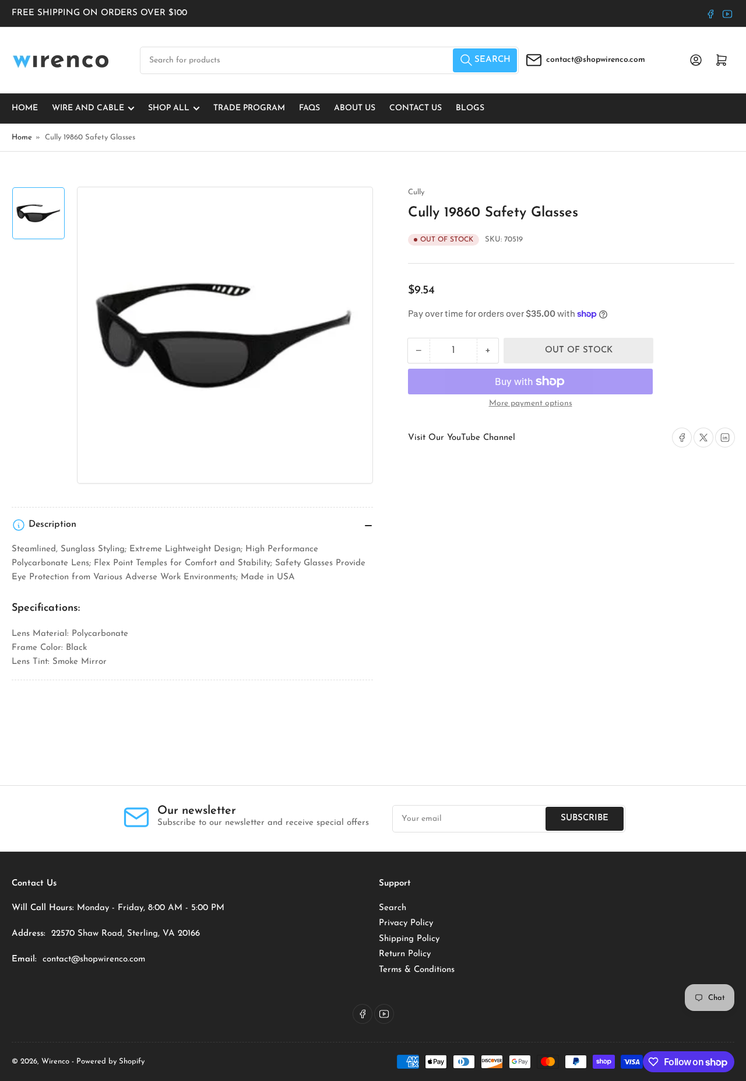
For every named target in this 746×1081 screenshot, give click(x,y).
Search (392, 908)
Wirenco (55, 1061)
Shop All (168, 108)
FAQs (309, 108)
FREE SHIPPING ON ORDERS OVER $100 (99, 13)
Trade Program (249, 108)
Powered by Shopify (110, 1061)
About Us (354, 108)
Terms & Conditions (417, 969)
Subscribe (584, 818)
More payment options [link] (530, 403)
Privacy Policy (406, 923)
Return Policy (405, 954)
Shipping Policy (409, 939)
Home (25, 108)
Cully (416, 192)
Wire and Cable (88, 108)
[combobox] (329, 60)
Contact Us (415, 108)
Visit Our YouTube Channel (461, 437)
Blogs (470, 108)
